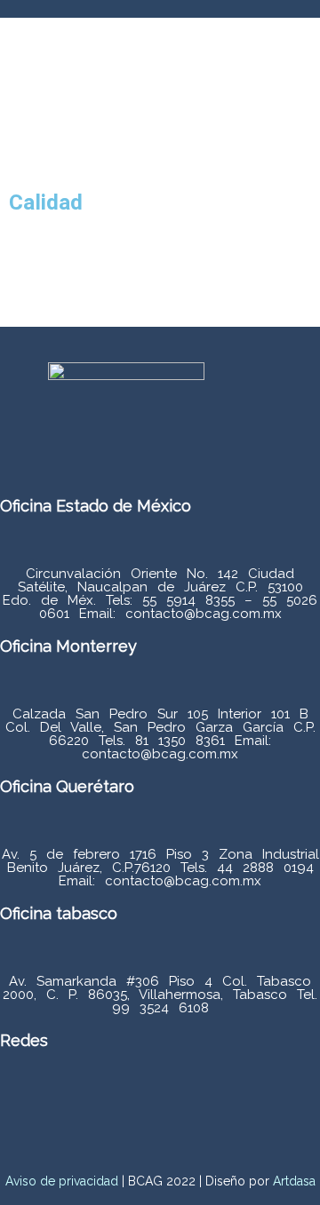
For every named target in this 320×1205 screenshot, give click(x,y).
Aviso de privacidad (61, 1181)
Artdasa (292, 1181)
